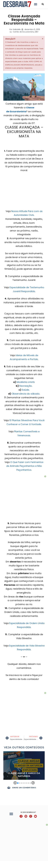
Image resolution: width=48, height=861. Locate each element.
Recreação (25, 385)
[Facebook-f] (21, 816)
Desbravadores (12, 756)
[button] (35, 4)
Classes (26, 753)
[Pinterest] (25, 816)
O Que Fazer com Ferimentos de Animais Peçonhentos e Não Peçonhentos (25, 466)
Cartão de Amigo (11, 753)
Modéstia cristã (25, 382)
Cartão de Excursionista (23, 32)
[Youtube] (35, 816)
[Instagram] (30, 816)
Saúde (25, 389)
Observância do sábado (26, 393)
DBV (36, 32)
